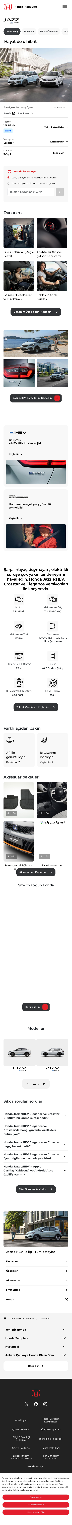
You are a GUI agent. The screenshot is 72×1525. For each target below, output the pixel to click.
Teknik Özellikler (49, 31)
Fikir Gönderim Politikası (50, 1457)
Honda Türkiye (35, 1466)
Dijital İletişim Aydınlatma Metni (21, 1457)
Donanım (29, 31)
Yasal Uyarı (21, 1420)
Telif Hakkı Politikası (50, 1438)
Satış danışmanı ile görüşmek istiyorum (35, 177)
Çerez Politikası (21, 1429)
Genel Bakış (12, 31)
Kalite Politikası (51, 1447)
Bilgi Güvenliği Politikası (21, 1439)
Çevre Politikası (21, 1447)
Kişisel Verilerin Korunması (50, 1420)
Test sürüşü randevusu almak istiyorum (34, 183)
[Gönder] (60, 192)
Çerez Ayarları (52, 1429)
